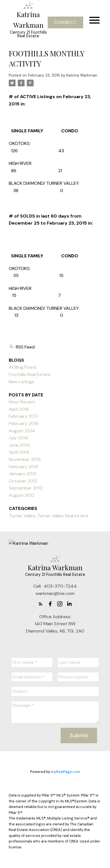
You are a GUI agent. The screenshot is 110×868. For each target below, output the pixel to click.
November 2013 (25, 459)
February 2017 (23, 416)
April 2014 (19, 452)
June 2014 (19, 445)
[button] (65, 22)
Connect (65, 22)
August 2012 (21, 495)
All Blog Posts (22, 367)
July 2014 (18, 438)
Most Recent (22, 402)
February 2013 (23, 467)
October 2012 (23, 481)
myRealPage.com (65, 771)
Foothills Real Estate (29, 374)
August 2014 (22, 431)
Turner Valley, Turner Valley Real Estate (49, 516)
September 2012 (26, 488)
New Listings (21, 382)
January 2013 (22, 474)
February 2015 (23, 423)
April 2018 (19, 409)
